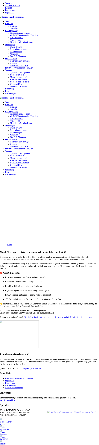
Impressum (9, 12)
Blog (7, 91)
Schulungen (10, 44)
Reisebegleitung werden (20, 33)
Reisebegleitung (11, 30)
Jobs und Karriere (12, 5)
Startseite (9, 3)
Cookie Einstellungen (14, 388)
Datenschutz (10, 10)
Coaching (14, 54)
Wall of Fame (15, 40)
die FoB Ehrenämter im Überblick (24, 35)
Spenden (13, 63)
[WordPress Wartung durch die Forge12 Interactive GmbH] (71, 412)
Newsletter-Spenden (18, 86)
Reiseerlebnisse (16, 37)
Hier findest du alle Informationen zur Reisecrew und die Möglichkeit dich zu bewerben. (60, 317)
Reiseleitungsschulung (19, 49)
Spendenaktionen (17, 75)
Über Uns (9, 23)
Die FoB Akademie (18, 56)
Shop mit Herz (16, 84)
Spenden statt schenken (19, 82)
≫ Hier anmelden (7, 400)
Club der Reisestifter (18, 79)
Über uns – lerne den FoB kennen (19, 378)
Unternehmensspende (19, 77)
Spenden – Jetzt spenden (20, 72)
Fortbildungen (16, 51)
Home (9, 245)
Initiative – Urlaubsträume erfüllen (19, 68)
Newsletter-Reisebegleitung (21, 42)
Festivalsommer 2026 (19, 65)
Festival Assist (11, 58)
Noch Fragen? (11, 93)
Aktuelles (14, 28)
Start (7, 21)
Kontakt (8, 8)
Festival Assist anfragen (20, 61)
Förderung (9, 89)
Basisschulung (16, 47)
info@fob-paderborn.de (31, 368)
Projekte (13, 26)
